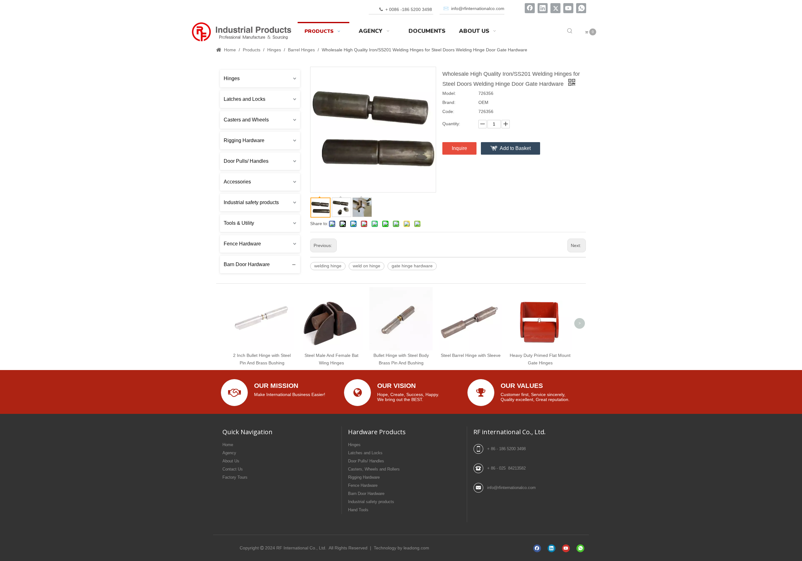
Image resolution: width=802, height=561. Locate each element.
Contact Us (232, 469)
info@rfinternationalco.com (511, 487)
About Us (230, 461)
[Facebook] (530, 8)
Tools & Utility (239, 223)
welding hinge (327, 265)
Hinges (232, 78)
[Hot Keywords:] (569, 31)
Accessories (237, 181)
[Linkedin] (543, 8)
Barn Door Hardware (247, 264)
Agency (229, 452)
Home (227, 444)
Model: (449, 93)
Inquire (459, 148)
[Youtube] (568, 8)
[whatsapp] (581, 8)
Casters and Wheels (246, 119)
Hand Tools (358, 509)
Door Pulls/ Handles (246, 161)
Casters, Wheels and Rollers (374, 469)
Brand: (449, 102)
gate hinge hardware (412, 265)
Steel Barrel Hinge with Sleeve (471, 355)
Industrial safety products (251, 202)
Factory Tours (234, 477)
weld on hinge (366, 265)
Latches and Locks (244, 99)
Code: (448, 111)
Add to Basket (515, 148)
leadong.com (416, 547)
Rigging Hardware (244, 140)
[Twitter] (555, 8)
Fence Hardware (242, 243)
